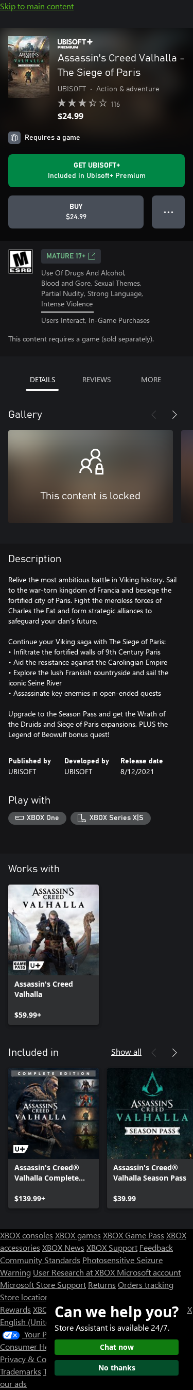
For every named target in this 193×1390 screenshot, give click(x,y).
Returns (102, 1284)
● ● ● (168, 212)
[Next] (174, 414)
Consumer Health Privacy (45, 1346)
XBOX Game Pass (133, 1235)
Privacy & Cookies (32, 1358)
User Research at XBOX (75, 1272)
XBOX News (63, 1247)
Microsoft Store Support (43, 1284)
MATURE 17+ (65, 256)
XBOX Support (111, 1247)
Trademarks (20, 1371)
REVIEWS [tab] (96, 379)
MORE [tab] (151, 379)
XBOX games (78, 1235)
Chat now (117, 1347)
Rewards (15, 1309)
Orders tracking (145, 1284)
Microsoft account (149, 1272)
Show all (126, 1051)
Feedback (156, 1247)
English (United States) (40, 1321)
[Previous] (154, 414)
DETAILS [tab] (42, 379)
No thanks (116, 1367)
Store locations (26, 1296)
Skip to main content (37, 6)
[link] (53, 955)
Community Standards (40, 1259)
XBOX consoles (26, 1235)
